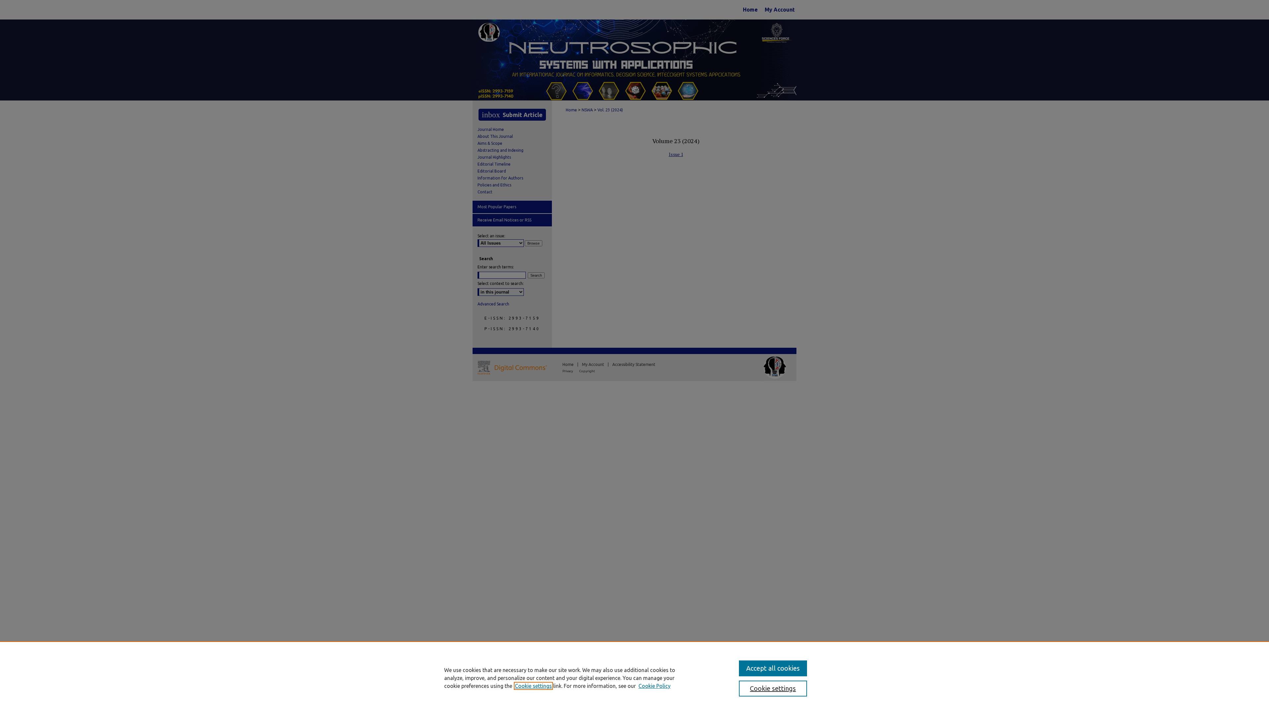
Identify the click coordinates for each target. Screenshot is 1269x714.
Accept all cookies (773, 668)
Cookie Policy (654, 686)
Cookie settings (533, 686)
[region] (634, 677)
